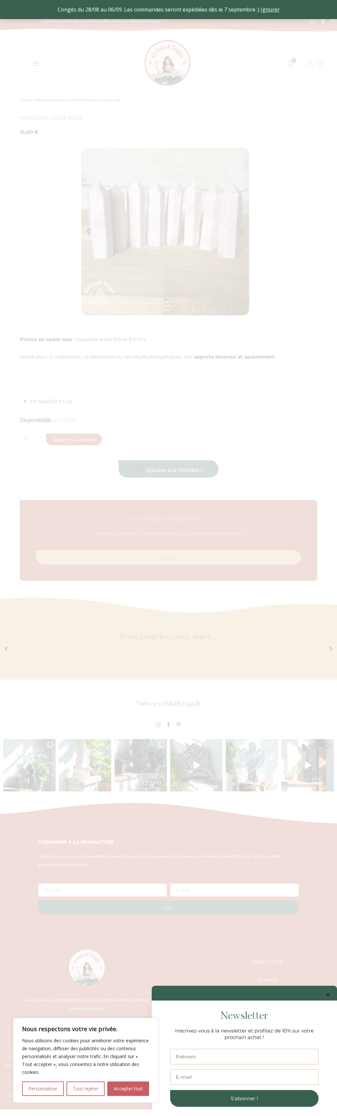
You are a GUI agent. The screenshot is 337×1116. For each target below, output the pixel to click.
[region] (85, 1060)
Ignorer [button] (270, 9)
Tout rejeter (85, 1088)
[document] (168, 558)
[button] (327, 994)
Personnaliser (42, 1088)
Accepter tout (128, 1088)
